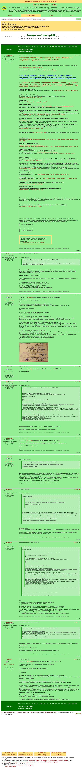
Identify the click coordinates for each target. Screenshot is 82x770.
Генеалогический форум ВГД (44, 5)
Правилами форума (51, 762)
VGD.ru (10, 15)
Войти (51, 15)
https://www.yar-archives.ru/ (49, 70)
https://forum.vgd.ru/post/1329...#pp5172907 (31, 67)
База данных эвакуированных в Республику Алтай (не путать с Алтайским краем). (42, 114)
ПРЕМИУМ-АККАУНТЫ (9, 755)
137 (75, 47)
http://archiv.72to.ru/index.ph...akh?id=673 (30, 206)
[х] (56, 1)
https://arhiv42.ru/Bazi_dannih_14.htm (30, 168)
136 (73, 47)
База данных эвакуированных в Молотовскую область (53, 174)
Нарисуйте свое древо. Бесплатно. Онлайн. (39, 1)
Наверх (76, 55)
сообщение (29, 297)
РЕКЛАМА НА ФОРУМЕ (58, 752)
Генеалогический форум (8, 712)
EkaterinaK (29, 51)
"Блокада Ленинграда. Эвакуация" (36, 102)
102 (41, 47)
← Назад (27, 47)
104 (47, 47)
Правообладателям (10, 766)
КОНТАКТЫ (42, 752)
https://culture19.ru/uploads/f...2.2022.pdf (30, 97)
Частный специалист (9, 300)
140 (25, 49)
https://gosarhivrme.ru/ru (39, 132)
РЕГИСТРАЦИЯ (30, 15)
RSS (27, 763)
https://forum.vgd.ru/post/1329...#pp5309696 (66, 90)
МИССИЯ (25, 752)
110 (65, 47)
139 (23, 49)
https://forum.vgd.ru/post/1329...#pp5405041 (31, 86)
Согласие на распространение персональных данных (18, 762)
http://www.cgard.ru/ (24, 120)
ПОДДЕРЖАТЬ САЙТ (25, 755)
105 (50, 47)
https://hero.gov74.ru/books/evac (66, 153)
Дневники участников (11, 19)
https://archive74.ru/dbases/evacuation (47, 152)
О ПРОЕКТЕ (9, 752)
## (79, 55)
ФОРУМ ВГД (58, 755)
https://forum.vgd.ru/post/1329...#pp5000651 (31, 189)
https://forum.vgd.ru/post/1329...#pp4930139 (31, 184)
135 (69, 47)
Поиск (72, 15)
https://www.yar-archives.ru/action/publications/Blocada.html (58, 106)
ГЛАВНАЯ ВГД (42, 755)
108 (59, 47)
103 (44, 47)
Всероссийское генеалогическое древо (21, 765)
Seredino (9, 295)
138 (19, 49)
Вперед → (9, 49)
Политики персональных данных (58, 760)
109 (62, 47)
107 (56, 47)
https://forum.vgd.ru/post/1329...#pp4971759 (31, 128)
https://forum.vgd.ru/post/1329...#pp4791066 (32, 242)
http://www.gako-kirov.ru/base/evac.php (34, 160)
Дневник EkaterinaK (39, 19)
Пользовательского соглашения (37, 760)
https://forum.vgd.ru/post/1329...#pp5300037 (47, 60)
